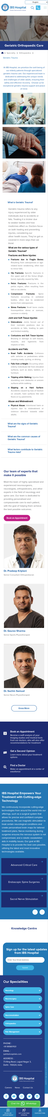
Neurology (9, 990)
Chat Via (23, 1103)
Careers (8, 1087)
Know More (24, 708)
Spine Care (9, 1007)
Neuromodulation (12, 1015)
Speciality (11, 53)
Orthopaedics (25, 53)
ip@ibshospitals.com (12, 1054)
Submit (25, 968)
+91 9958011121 (9, 1046)
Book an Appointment (17, 518)
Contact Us (28, 1087)
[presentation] (35, 912)
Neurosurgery (10, 999)
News (17, 1087)
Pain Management (12, 1032)
